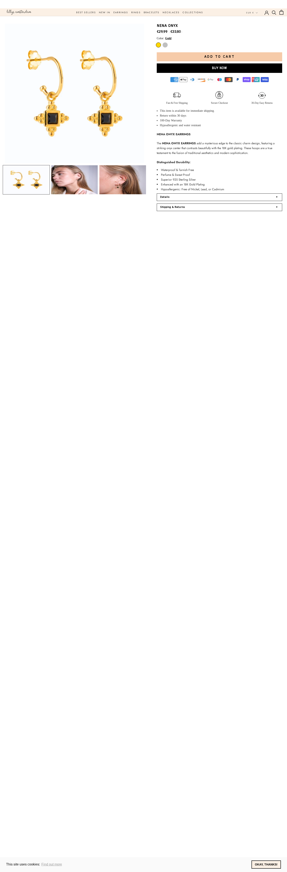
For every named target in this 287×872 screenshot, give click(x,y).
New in (104, 12)
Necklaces (171, 12)
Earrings (120, 12)
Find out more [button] (51, 864)
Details (219, 197)
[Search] (274, 12)
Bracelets (151, 12)
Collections (193, 12)
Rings (136, 12)
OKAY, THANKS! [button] (266, 864)
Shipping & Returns (219, 207)
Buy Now (219, 68)
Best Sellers (86, 12)
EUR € (250, 12)
